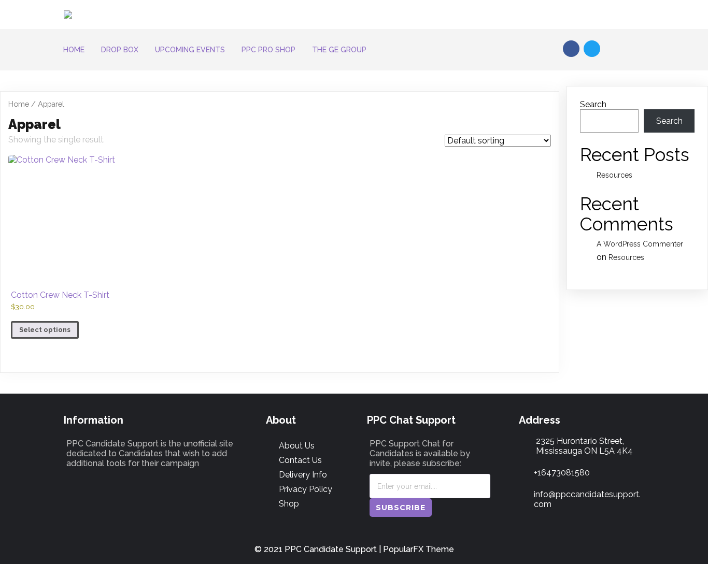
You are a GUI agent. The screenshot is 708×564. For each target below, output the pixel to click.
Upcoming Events (190, 50)
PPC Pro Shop (268, 50)
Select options (44, 330)
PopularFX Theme (418, 549)
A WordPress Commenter (640, 244)
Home (73, 50)
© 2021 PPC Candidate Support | (318, 549)
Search (593, 104)
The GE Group (339, 50)
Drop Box (119, 50)
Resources (614, 175)
